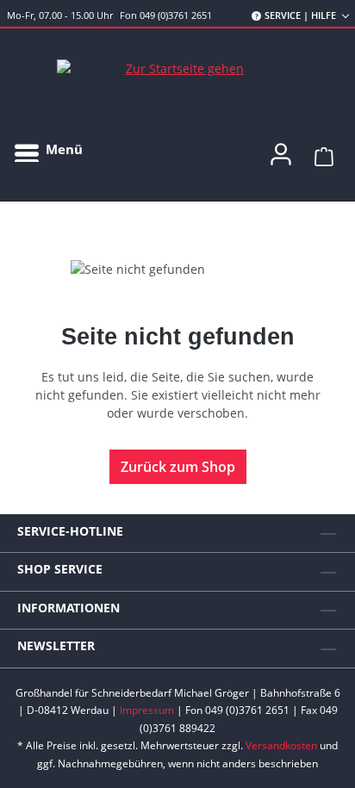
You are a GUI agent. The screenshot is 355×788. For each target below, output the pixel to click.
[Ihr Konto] (281, 149)
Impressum (147, 710)
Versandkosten (281, 745)
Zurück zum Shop (178, 466)
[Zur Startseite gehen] (177, 68)
